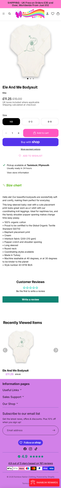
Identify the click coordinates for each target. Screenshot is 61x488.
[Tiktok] (36, 449)
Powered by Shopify (45, 477)
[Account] (47, 13)
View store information (18, 172)
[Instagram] (30, 449)
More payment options (30, 149)
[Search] (9, 13)
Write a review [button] (30, 299)
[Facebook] (25, 449)
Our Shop (9, 403)
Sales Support (12, 397)
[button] (12, 185)
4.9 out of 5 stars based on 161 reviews (30, 463)
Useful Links (11, 390)
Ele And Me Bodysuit (16, 370)
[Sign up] (54, 430)
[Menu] (3, 13)
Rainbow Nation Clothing (25, 477)
